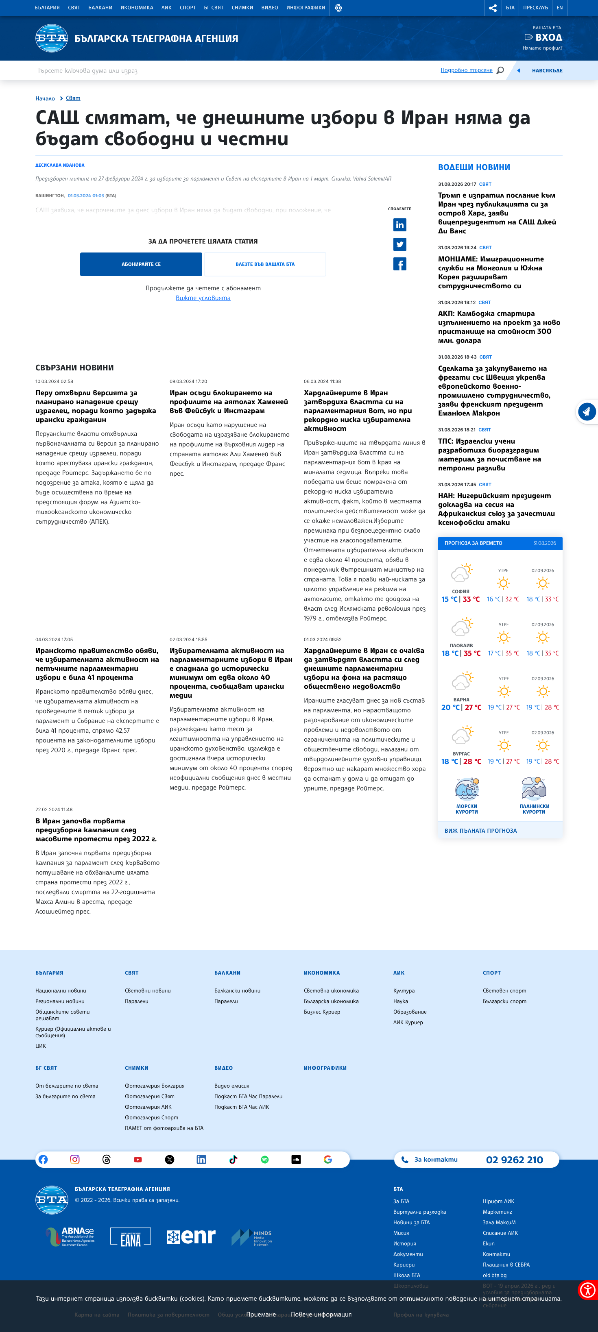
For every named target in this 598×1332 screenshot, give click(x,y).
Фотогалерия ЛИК (148, 1107)
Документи (408, 1254)
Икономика (137, 7)
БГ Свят (214, 7)
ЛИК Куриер (408, 1022)
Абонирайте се (141, 264)
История (404, 1244)
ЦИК (40, 1046)
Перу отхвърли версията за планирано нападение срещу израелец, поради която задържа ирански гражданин (95, 406)
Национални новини (60, 991)
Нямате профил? (543, 48)
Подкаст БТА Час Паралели (248, 1096)
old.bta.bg (495, 1275)
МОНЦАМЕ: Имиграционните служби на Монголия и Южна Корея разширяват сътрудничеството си (491, 272)
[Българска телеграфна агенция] (51, 1200)
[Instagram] (78, 1160)
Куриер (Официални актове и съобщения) (73, 1032)
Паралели (136, 1001)
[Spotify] (268, 1160)
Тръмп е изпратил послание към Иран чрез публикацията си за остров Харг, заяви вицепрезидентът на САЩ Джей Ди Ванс (497, 213)
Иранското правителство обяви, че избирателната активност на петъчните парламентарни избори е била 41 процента (97, 664)
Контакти (496, 1254)
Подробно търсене (467, 70)
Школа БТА (406, 1275)
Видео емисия (231, 1086)
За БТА (401, 1201)
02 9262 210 (514, 1160)
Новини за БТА (411, 1222)
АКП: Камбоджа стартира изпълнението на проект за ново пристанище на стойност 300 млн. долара (499, 327)
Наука (400, 1001)
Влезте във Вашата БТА (265, 264)
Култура (404, 991)
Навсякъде (547, 70)
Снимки (242, 7)
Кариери (404, 1265)
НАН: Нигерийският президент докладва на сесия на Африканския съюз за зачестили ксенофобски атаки (496, 509)
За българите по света (65, 1096)
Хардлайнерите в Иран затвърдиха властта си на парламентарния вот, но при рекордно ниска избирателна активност (358, 410)
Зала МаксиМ (499, 1222)
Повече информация (321, 1314)
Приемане (261, 1314)
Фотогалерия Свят (150, 1096)
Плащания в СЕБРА (506, 1265)
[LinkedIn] (204, 1160)
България (47, 7)
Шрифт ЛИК (498, 1201)
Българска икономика (331, 1001)
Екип (489, 1244)
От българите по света (66, 1086)
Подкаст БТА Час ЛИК (241, 1107)
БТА (510, 7)
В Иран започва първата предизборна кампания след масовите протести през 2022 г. (96, 829)
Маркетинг (497, 1212)
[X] (172, 1160)
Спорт (188, 7)
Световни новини (148, 991)
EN (560, 7)
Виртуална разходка (419, 1212)
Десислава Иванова (60, 165)
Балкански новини (237, 991)
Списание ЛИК (500, 1233)
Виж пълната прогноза (481, 830)
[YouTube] (141, 1160)
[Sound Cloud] (299, 1160)
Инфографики (305, 7)
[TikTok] (236, 1160)
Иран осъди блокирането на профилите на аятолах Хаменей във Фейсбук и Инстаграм (229, 401)
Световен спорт (504, 991)
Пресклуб (535, 7)
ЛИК (167, 7)
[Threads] (109, 1160)
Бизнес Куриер (322, 1012)
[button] (338, 8)
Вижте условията (203, 298)
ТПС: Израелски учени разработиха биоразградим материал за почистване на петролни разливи (489, 454)
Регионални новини (60, 1001)
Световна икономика (331, 991)
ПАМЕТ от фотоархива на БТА (164, 1128)
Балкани (100, 7)
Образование (410, 1012)
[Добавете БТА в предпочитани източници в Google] (331, 1160)
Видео (270, 7)
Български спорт (504, 1001)
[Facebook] (46, 1160)
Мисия (401, 1233)
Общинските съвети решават (62, 1015)
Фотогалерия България (155, 1086)
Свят (74, 7)
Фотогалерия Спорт (151, 1117)
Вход (549, 37)
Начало (45, 99)
